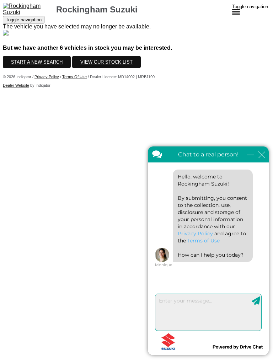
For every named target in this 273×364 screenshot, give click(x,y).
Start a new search (37, 62)
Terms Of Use (74, 77)
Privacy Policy (46, 77)
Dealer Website (16, 85)
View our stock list (106, 62)
